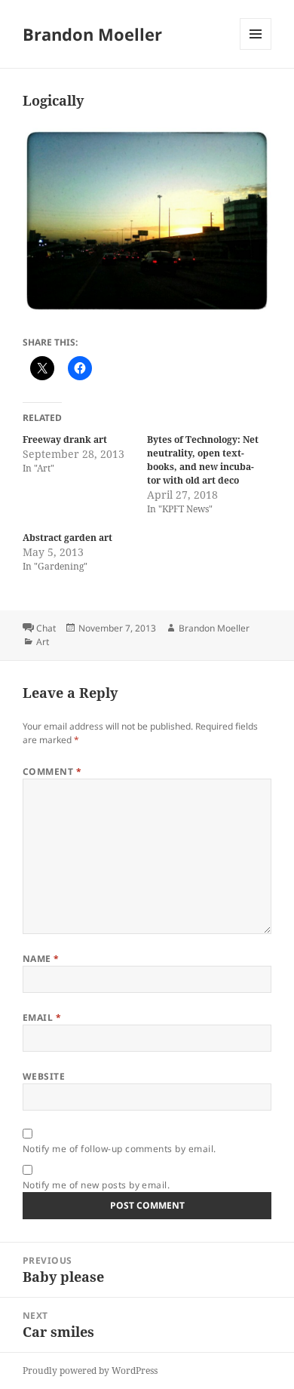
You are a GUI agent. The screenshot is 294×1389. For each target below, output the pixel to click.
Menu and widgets (255, 49)
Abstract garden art (67, 537)
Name (41, 958)
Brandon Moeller (92, 34)
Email (42, 1017)
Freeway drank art (65, 439)
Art (42, 641)
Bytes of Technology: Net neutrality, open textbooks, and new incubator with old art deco (203, 460)
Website (44, 1076)
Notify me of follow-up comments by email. (119, 1148)
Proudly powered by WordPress (90, 1370)
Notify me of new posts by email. (96, 1184)
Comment (52, 771)
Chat (46, 628)
